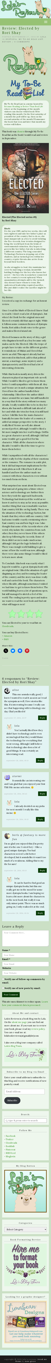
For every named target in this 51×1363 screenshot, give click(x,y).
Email (6, 959)
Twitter (9, 1139)
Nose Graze (30, 1361)
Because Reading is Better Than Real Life (23, 106)
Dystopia (11, 39)
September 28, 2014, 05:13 (15, 870)
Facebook (10, 1136)
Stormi (17, 776)
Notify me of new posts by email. (23, 988)
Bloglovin (10, 1156)
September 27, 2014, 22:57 (15, 718)
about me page (19, 1022)
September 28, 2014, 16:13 (17, 760)
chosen (20, 131)
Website (6, 968)
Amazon (8, 636)
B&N (6, 639)
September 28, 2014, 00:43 (15, 794)
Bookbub (10, 1146)
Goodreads (7, 626)
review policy (38, 1029)
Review (6, 42)
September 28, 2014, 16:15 (17, 819)
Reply (42, 718)
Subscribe (12, 1100)
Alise (15, 690)
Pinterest (10, 1149)
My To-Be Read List (31, 39)
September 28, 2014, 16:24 (17, 913)
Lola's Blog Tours (13, 1046)
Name (6, 950)
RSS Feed (10, 1153)
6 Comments (22, 42)
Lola (43, 37)
